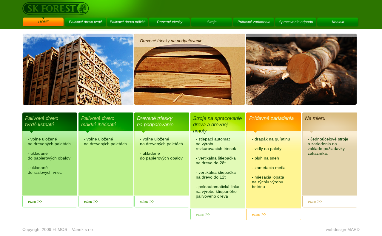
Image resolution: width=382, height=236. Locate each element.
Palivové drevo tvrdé (85, 22)
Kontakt (338, 22)
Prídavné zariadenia (254, 22)
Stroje (212, 22)
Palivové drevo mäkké (128, 22)
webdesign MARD (343, 229)
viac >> (35, 201)
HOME (43, 22)
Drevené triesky (169, 22)
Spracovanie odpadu (296, 22)
